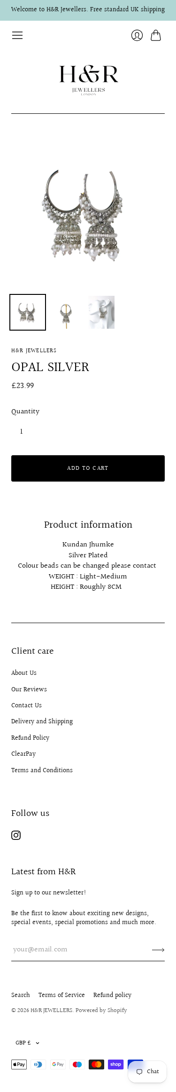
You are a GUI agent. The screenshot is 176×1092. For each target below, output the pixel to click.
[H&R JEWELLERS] (88, 77)
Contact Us (26, 706)
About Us (24, 673)
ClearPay (23, 754)
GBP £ (23, 1043)
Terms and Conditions (42, 771)
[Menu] (17, 35)
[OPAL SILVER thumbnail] (27, 312)
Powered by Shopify (101, 1010)
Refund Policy (30, 738)
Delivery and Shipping (42, 722)
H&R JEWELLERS (34, 351)
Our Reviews (29, 690)
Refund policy (112, 995)
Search (20, 995)
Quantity (25, 412)
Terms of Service (61, 995)
